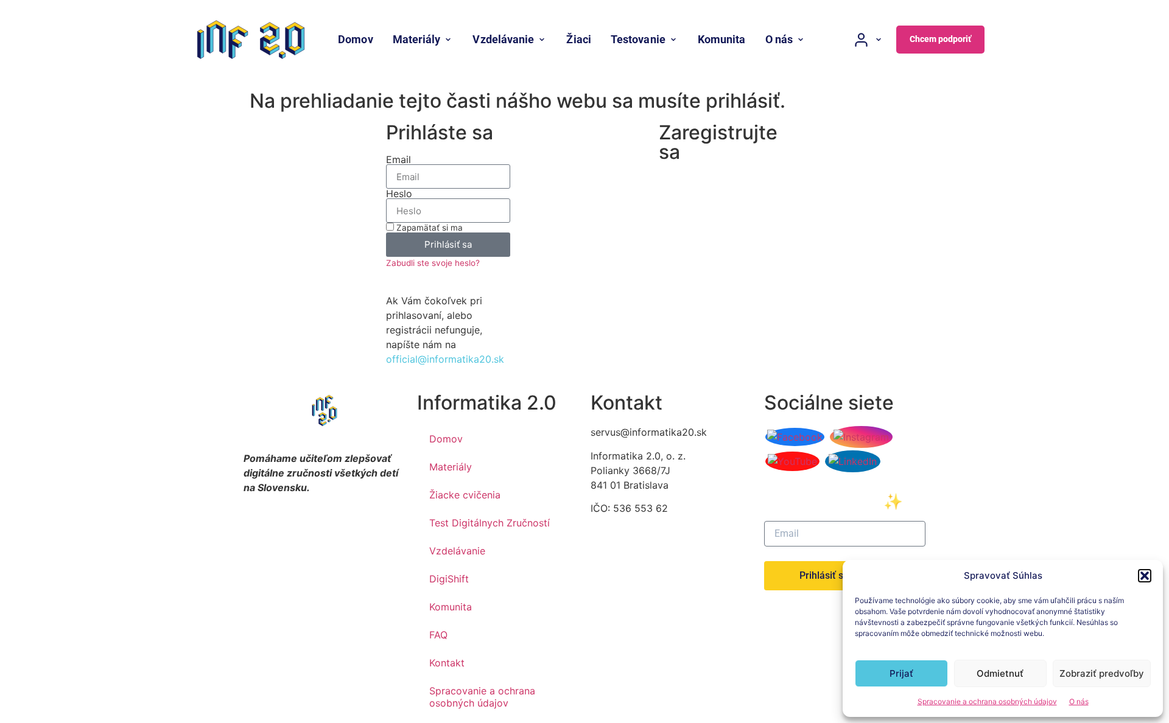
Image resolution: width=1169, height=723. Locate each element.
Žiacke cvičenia (464, 495)
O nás (1079, 701)
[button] (1145, 576)
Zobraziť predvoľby (1101, 673)
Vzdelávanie (503, 39)
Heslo (399, 193)
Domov (355, 39)
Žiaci (578, 39)
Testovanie (638, 39)
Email (398, 159)
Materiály (417, 39)
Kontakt (447, 663)
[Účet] (868, 40)
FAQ (438, 635)
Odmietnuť (1000, 673)
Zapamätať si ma (428, 227)
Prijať (901, 673)
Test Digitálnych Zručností (489, 523)
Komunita (722, 39)
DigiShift (449, 579)
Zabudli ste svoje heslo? (433, 263)
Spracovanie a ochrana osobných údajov (987, 701)
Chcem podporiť (940, 39)
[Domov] (250, 39)
